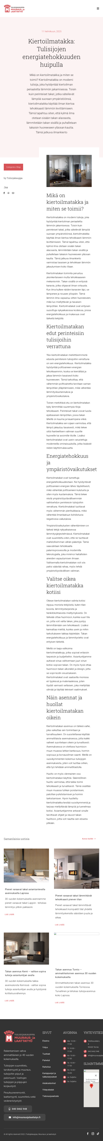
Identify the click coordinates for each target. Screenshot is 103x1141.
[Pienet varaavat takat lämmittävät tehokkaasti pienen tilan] (76, 869)
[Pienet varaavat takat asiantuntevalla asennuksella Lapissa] (26, 865)
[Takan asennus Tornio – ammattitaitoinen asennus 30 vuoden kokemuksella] (76, 948)
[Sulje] (96, 1075)
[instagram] (93, 1133)
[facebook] (88, 1133)
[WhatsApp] (8, 193)
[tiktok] (98, 1133)
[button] (91, 1086)
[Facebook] (4, 193)
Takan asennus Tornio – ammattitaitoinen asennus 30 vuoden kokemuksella (75, 973)
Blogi (18, 167)
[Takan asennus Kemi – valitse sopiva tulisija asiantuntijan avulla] (26, 949)
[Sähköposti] (13, 193)
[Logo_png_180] (14, 5)
